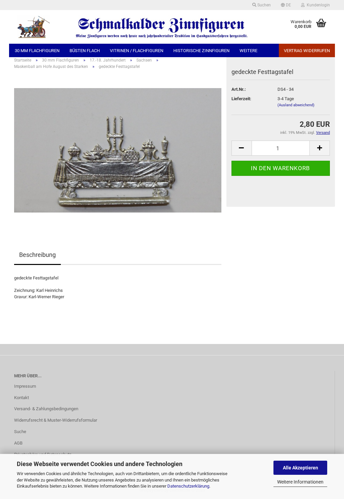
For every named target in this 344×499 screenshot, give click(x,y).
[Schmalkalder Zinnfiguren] (131, 27)
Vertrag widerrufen (307, 50)
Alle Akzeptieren (300, 467)
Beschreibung (37, 254)
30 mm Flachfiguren (37, 50)
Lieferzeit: (241, 98)
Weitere (248, 50)
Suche (20, 431)
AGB (18, 443)
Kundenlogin (317, 5)
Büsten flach (85, 50)
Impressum (25, 386)
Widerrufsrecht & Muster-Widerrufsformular (55, 420)
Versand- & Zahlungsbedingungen (46, 408)
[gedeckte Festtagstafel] (117, 150)
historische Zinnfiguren (201, 50)
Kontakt (21, 397)
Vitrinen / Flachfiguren (136, 50)
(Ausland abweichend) (295, 105)
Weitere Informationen (300, 482)
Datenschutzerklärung (188, 486)
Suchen (263, 5)
